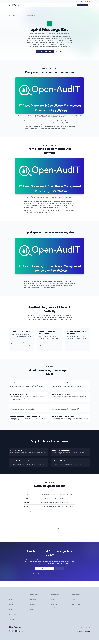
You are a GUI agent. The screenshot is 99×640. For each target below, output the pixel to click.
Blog (31, 597)
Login (82, 1)
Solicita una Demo (76, 597)
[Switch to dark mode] (90, 5)
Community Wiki (33, 599)
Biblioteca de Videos (34, 607)
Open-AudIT (11, 597)
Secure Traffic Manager (14, 617)
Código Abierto (54, 604)
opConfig (11, 602)
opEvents (11, 599)
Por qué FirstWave (54, 597)
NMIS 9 (60, 573)
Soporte (31, 609)
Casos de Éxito (33, 602)
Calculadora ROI (75, 602)
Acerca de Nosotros (55, 594)
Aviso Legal (53, 607)
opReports (11, 604)
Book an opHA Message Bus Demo (44, 51)
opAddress (11, 609)
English (81, 631)
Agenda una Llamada (76, 604)
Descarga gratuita (82, 4)
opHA (22, 15)
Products (15, 15)
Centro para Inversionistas (56, 602)
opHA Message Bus (31, 15)
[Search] (77, 1)
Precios (73, 599)
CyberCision (11, 619)
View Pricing (59, 51)
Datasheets (32, 604)
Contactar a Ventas (76, 594)
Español (87, 631)
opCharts (11, 607)
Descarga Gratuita (34, 594)
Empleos (52, 599)
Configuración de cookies (84, 634)
